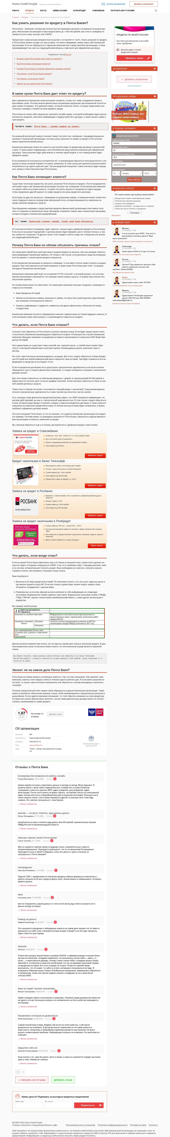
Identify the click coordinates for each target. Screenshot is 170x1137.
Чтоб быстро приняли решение (128, 201)
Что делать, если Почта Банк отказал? (34, 73)
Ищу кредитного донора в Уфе (123, 272)
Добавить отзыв (55, 714)
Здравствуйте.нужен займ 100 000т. (136, 282)
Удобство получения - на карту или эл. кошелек (134, 206)
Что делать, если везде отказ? (30, 78)
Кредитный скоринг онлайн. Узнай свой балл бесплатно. (61, 221)
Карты (43, 11)
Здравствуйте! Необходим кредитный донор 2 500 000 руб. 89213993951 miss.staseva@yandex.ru (133, 297)
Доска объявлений (116, 4)
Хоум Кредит (79, 11)
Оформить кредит (95, 455)
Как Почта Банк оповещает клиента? (34, 63)
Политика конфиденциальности (112, 1125)
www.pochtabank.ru (36, 745)
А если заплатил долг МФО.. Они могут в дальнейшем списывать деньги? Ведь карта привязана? (134, 235)
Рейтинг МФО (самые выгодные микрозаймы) (128, 115)
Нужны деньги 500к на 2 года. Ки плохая (138, 251)
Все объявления (134, 85)
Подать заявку (97, 545)
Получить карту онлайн (123, 11)
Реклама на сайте (138, 1125)
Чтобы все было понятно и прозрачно (130, 208)
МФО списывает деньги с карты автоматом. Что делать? (133, 241)
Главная (15, 17)
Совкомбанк (98, 11)
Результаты (116, 215)
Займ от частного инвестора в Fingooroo (127, 254)
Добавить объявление (143, 4)
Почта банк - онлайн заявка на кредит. (57, 126)
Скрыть (68, 54)
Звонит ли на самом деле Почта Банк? (34, 83)
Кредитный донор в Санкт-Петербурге (126, 303)
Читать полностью (28, 803)
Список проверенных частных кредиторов (127, 285)
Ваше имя (19, 1101)
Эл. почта (49, 1101)
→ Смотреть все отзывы (32, 1079)
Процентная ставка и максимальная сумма (132, 198)
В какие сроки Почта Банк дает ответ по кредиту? (39, 58)
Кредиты (29, 11)
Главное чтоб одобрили (124, 203)
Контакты (153, 1125)
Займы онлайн (60, 11)
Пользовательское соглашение (80, 1125)
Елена (124, 277)
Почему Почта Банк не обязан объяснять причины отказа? (44, 68)
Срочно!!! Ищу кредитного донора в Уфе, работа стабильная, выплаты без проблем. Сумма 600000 (134, 266)
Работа (15, 11)
